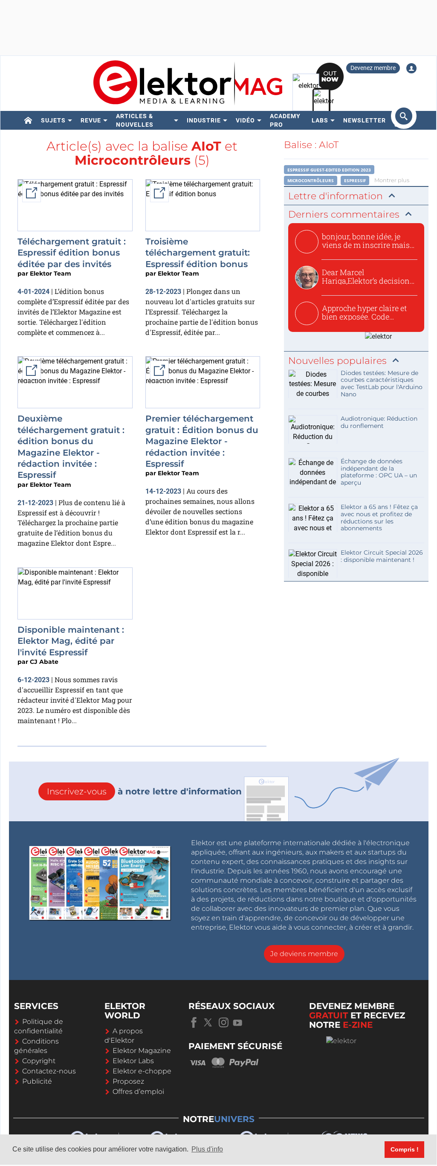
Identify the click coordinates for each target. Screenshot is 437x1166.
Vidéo (245, 120)
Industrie (204, 120)
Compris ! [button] (405, 1149)
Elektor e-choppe (142, 1071)
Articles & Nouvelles (134, 120)
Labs (320, 120)
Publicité (37, 1081)
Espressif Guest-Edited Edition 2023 (329, 170)
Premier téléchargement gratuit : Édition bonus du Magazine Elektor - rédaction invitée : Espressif (201, 441)
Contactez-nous (49, 1071)
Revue (91, 120)
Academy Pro (285, 120)
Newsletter (364, 120)
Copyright (38, 1061)
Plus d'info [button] (207, 1149)
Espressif (355, 180)
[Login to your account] (411, 68)
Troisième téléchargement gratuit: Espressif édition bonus (197, 252)
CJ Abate (44, 662)
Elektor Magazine (142, 1051)
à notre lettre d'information (144, 791)
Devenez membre (373, 67)
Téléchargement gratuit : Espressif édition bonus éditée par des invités (71, 252)
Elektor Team (50, 273)
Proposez (128, 1081)
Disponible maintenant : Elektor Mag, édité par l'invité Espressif (70, 641)
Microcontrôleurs (310, 180)
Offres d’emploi (138, 1091)
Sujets (53, 120)
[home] (28, 120)
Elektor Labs (133, 1061)
